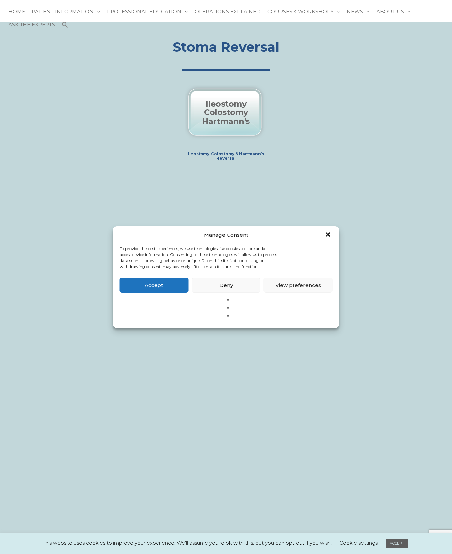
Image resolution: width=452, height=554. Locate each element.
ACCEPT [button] (397, 543)
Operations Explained (228, 11)
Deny (226, 285)
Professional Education (144, 11)
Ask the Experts (31, 24)
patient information (63, 11)
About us (390, 11)
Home (16, 11)
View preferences (298, 285)
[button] (329, 235)
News (355, 11)
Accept (154, 285)
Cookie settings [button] (358, 543)
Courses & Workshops (300, 11)
